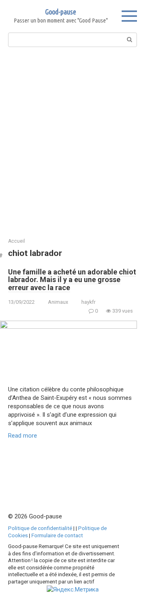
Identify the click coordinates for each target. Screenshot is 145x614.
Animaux (58, 302)
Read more (22, 435)
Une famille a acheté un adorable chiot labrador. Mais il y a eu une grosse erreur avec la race (72, 280)
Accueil (16, 241)
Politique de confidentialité (40, 528)
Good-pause (60, 12)
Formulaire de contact (57, 535)
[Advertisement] (72, 141)
